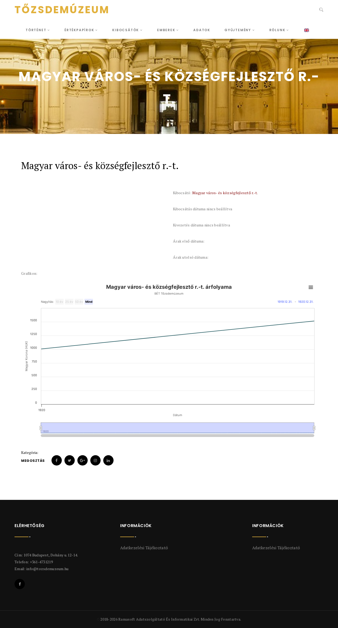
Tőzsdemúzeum (62, 9)
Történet (37, 30)
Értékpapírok (79, 30)
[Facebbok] (20, 584)
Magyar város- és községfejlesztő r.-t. (225, 192)
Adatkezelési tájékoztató (144, 547)
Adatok (201, 30)
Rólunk (278, 30)
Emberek (166, 30)
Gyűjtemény (238, 30)
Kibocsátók (126, 30)
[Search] (320, 10)
